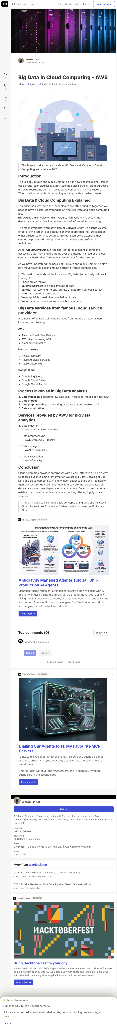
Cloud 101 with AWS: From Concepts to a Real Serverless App (46, 874)
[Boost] (5, 108)
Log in (86, 4)
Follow (63, 809)
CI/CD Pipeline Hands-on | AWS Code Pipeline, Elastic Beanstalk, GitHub (52, 886)
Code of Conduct (55, 662)
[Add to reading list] (5, 98)
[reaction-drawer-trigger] (5, 75)
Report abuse (74, 662)
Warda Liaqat (33, 59)
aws (22, 84)
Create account (104, 4)
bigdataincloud (48, 84)
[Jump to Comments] (5, 86)
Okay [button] (8, 1023)
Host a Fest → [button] (23, 982)
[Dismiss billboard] (113, 1000)
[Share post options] (6, 118)
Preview (45, 652)
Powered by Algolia (66, 4)
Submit (30, 652)
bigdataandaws (68, 84)
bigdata (32, 84)
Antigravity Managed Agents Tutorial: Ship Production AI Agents (58, 582)
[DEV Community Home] (4, 4)
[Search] (13, 4)
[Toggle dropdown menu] (107, 519)
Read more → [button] (28, 613)
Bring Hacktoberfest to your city (41, 963)
